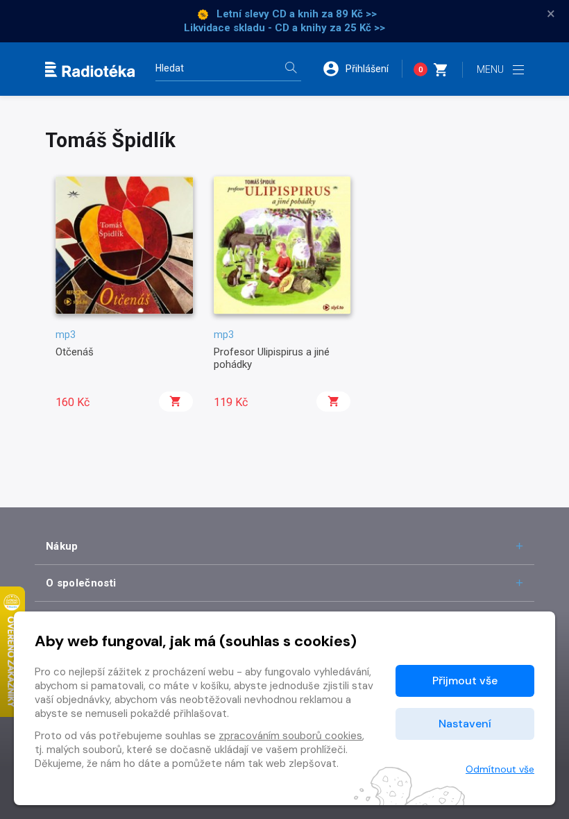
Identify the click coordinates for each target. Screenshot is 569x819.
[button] (362, 69)
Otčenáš (75, 352)
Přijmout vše (465, 680)
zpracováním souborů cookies (290, 736)
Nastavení (465, 723)
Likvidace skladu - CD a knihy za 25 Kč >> (284, 28)
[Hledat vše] (290, 69)
